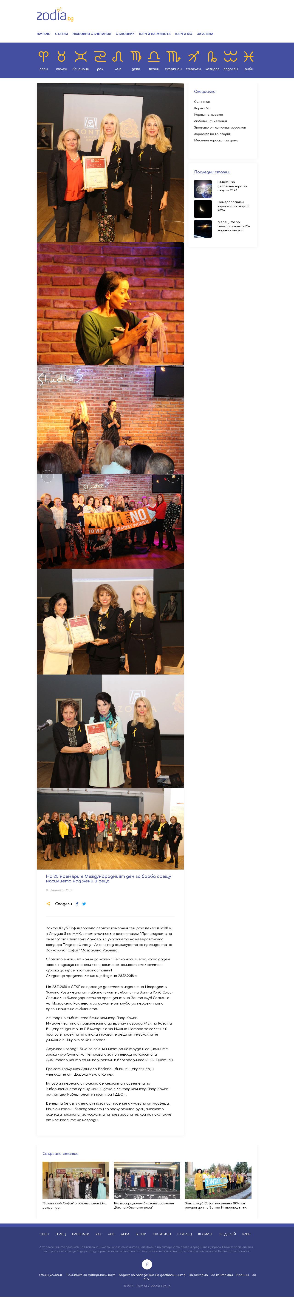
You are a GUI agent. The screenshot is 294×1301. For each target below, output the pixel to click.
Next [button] (173, 476)
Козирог (212, 69)
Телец (61, 69)
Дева (136, 69)
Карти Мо (183, 34)
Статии (61, 34)
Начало (44, 34)
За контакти (222, 1275)
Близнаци (81, 69)
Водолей (230, 69)
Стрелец (193, 69)
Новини (242, 1275)
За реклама (198, 1275)
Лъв (118, 69)
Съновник (125, 34)
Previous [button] (47, 476)
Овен (44, 69)
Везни (154, 69)
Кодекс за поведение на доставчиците (152, 1275)
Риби (249, 69)
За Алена (205, 34)
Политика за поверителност (91, 1275)
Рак (100, 69)
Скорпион (173, 69)
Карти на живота (155, 34)
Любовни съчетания (92, 34)
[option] (110, 162)
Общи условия (50, 1275)
